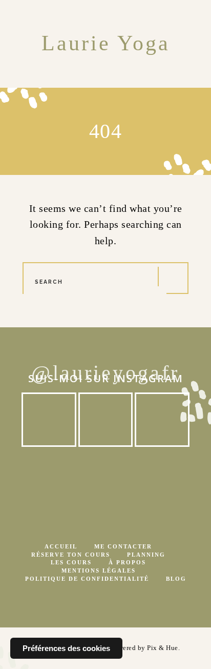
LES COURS (71, 562)
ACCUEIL (61, 546)
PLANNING (146, 555)
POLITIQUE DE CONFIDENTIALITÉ (87, 579)
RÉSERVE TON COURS (70, 555)
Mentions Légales (98, 571)
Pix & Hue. (163, 648)
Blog (176, 579)
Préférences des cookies (66, 648)
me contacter (123, 546)
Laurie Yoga (105, 43)
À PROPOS (127, 562)
